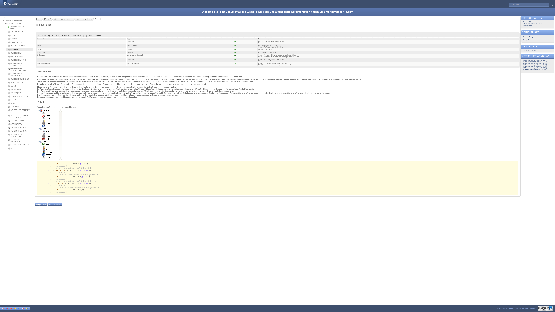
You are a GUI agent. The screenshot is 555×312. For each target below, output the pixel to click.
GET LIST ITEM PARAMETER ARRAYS (19, 70)
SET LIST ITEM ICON (18, 131)
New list (13, 103)
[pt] (27, 308)
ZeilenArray (204, 77)
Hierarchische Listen (13, 24)
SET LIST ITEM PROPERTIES (16, 141)
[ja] (23, 308)
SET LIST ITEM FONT (18, 128)
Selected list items (17, 121)
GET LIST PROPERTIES (19, 79)
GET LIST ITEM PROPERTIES (16, 75)
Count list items (16, 42)
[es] (15, 308)
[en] (7, 308)
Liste (93, 79)
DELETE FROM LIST (18, 46)
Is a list (13, 86)
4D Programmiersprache (12, 20)
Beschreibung (528, 37)
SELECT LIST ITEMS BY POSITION (20, 111)
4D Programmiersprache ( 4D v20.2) (535, 63)
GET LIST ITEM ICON (18, 60)
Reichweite (53, 91)
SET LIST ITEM (16, 124)
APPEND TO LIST (17, 32)
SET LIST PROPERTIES (19, 145)
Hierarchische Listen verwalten (18, 28)
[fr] (2, 308)
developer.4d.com (342, 11)
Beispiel (526, 40)
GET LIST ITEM (16, 53)
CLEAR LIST (15, 35)
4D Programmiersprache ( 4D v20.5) (535, 68)
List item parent (16, 89)
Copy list (13, 39)
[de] (11, 308)
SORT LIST (14, 148)
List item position (17, 93)
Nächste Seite (54, 204)
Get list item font (16, 56)
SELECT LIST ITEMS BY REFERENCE (20, 116)
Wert (119, 77)
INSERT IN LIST (16, 82)
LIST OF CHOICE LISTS (19, 96)
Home (3, 17)
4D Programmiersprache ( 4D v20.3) (535, 65)
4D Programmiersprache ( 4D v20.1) (535, 61)
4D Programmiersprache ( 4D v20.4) (535, 66)
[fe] (19, 308)
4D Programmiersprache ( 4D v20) (534, 60)
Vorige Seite (41, 204)
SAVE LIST (14, 107)
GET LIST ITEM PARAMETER (16, 64)
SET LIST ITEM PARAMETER (16, 135)
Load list (13, 100)
